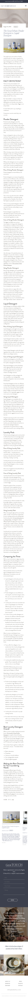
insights (21, 789)
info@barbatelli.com (14, 990)
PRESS (20, 981)
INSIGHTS (20, 983)
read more (3, 842)
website (13, 794)
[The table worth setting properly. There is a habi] (14, 965)
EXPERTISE (7, 983)
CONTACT (20, 985)
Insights (16, 26)
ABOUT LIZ (7, 981)
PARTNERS (7, 985)
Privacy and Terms (13, 995)
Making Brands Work (21, 995)
